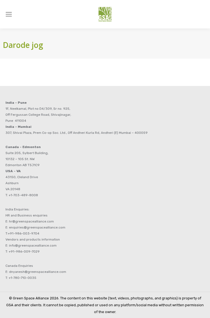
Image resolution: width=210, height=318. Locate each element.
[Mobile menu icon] (8, 14)
